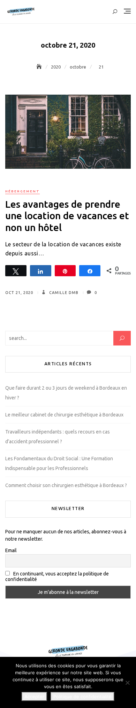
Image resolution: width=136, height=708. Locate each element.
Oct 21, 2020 (19, 293)
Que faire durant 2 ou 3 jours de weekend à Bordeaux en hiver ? (66, 392)
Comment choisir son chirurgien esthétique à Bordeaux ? (66, 485)
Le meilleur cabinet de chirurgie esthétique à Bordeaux (64, 414)
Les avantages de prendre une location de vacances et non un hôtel (67, 216)
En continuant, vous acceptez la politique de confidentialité (57, 576)
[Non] (127, 682)
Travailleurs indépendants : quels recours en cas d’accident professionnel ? (57, 436)
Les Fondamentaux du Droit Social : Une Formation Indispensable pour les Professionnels (59, 463)
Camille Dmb (63, 293)
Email (11, 550)
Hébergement (22, 191)
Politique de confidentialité (82, 696)
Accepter (34, 696)
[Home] (40, 67)
